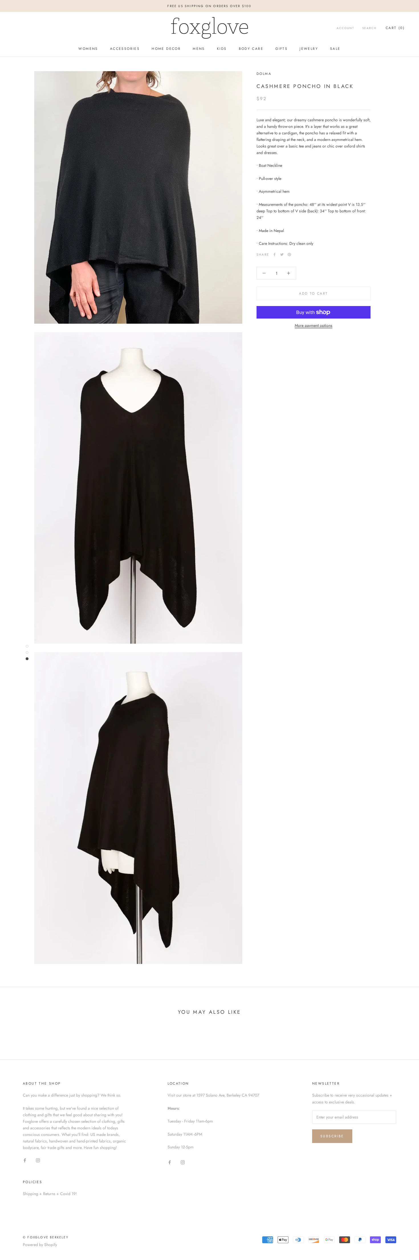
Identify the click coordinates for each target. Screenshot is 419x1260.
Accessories (125, 48)
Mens (199, 48)
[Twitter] (282, 254)
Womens (88, 48)
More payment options (313, 325)
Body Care (251, 48)
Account (345, 28)
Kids (222, 48)
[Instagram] (38, 1160)
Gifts (281, 48)
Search (369, 28)
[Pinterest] (289, 254)
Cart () (395, 27)
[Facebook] (274, 254)
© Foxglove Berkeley (45, 1237)
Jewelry (309, 48)
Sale (335, 48)
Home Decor (166, 48)
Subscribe (332, 1136)
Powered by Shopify (40, 1244)
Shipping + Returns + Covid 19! (50, 1194)
